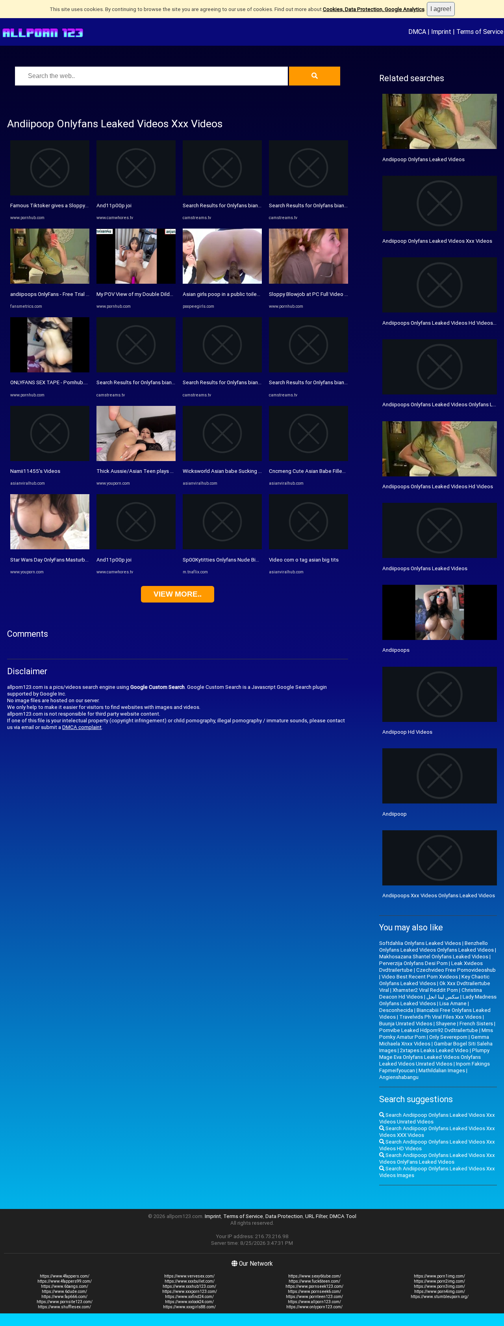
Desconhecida (396, 1010)
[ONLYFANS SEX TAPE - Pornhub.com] (49, 370)
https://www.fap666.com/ (64, 1296)
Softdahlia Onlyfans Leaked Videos (420, 943)
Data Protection (284, 1216)
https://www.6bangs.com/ (64, 1286)
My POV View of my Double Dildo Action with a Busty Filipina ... (168, 294)
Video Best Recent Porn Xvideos (420, 976)
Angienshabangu (399, 1077)
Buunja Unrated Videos (405, 1023)
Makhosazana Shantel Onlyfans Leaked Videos (433, 956)
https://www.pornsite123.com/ (65, 1301)
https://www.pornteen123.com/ (314, 1296)
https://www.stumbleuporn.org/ (440, 1296)
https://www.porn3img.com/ (439, 1286)
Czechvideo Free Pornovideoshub (456, 970)
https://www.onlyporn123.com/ (314, 1306)
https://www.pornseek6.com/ (314, 1291)
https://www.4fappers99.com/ (64, 1281)
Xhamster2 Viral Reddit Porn (425, 990)
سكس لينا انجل (442, 996)
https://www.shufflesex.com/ (64, 1306)
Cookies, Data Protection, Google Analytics (373, 9)
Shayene (446, 1023)
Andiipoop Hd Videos (407, 732)
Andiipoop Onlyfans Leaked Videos (423, 159)
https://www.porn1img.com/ (439, 1276)
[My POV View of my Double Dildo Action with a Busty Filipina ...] (136, 282)
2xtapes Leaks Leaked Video (434, 1050)
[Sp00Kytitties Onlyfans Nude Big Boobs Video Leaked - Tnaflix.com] (222, 547)
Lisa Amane (453, 1003)
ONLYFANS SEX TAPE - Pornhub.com (52, 382)
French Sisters (476, 1023)
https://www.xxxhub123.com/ (189, 1286)
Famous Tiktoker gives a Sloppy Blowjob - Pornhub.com (75, 205)
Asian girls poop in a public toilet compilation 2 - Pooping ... (251, 294)
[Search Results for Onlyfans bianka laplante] (136, 370)
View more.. (178, 594)
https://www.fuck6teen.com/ (314, 1281)
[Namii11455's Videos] (49, 459)
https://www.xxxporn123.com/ (189, 1291)
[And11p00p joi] (136, 193)
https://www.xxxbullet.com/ (190, 1281)
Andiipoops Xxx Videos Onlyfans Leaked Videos (438, 895)
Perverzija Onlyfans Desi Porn (413, 963)
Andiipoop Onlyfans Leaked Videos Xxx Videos (437, 241)
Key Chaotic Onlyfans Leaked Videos (434, 980)
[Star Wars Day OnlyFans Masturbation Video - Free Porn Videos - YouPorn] (49, 547)
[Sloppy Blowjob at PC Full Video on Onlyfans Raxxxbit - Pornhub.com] (308, 282)
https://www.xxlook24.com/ (189, 1301)
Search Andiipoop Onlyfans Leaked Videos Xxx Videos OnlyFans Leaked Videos (437, 1158)
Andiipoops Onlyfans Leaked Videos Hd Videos (437, 486)
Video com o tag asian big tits (304, 559)
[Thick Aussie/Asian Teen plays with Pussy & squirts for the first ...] (136, 459)
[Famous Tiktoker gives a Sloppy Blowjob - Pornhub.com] (49, 193)
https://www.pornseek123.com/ (314, 1286)
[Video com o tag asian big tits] (308, 547)
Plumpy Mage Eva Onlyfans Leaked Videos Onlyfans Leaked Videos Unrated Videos (434, 1057)
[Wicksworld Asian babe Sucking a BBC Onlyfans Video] (222, 459)
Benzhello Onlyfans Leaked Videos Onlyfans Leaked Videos (436, 946)
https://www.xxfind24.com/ (189, 1296)
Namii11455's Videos (35, 471)
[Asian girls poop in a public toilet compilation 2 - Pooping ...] (222, 282)
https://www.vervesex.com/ (189, 1276)
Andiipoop (394, 814)
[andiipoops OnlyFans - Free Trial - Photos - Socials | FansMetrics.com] (49, 282)
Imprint (441, 31)
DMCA (417, 31)
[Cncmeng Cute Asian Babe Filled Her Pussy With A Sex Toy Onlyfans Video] (308, 459)
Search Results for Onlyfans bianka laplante (146, 382)
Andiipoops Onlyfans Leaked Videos (424, 568)
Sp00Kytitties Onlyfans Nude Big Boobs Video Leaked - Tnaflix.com (261, 559)
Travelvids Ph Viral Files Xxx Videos (440, 1017)
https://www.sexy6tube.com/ (314, 1276)
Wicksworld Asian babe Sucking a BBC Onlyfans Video (245, 471)
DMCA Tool (343, 1216)
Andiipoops (396, 650)
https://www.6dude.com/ (64, 1291)
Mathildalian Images (442, 1070)
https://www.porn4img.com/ (439, 1291)
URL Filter (316, 1216)
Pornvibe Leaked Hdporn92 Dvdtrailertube (428, 1030)
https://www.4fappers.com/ (64, 1276)
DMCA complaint (82, 727)
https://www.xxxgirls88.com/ (189, 1306)
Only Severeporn (448, 1037)
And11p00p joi (114, 205)
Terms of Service (479, 31)
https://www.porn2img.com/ (439, 1281)
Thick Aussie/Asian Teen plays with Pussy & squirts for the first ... (172, 471)
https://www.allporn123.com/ (314, 1301)
